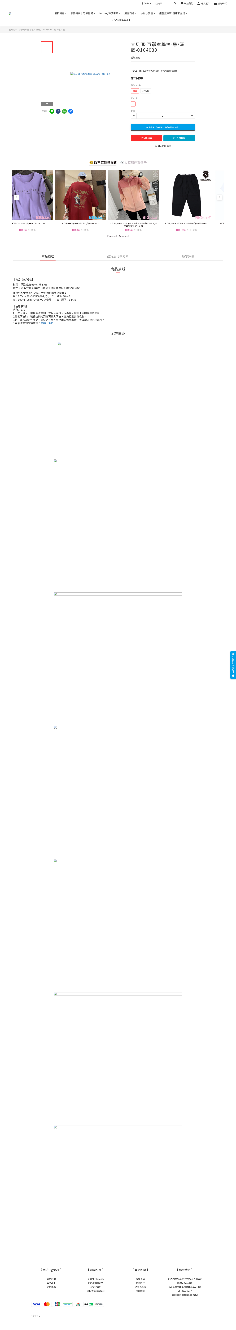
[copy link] (70, 111)
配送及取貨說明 (96, 1282)
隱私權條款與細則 (96, 1290)
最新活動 (51, 1278)
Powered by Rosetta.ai (118, 236)
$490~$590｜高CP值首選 (53, 29)
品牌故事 (51, 1282)
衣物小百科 (95, 1286)
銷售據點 (51, 1286)
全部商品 (13, 29)
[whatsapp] (64, 111)
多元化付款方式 (96, 1278)
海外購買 (140, 1290)
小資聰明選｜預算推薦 (29, 29)
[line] (51, 111)
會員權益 (140, 1278)
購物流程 (140, 1282)
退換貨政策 (140, 1286)
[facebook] (58, 111)
